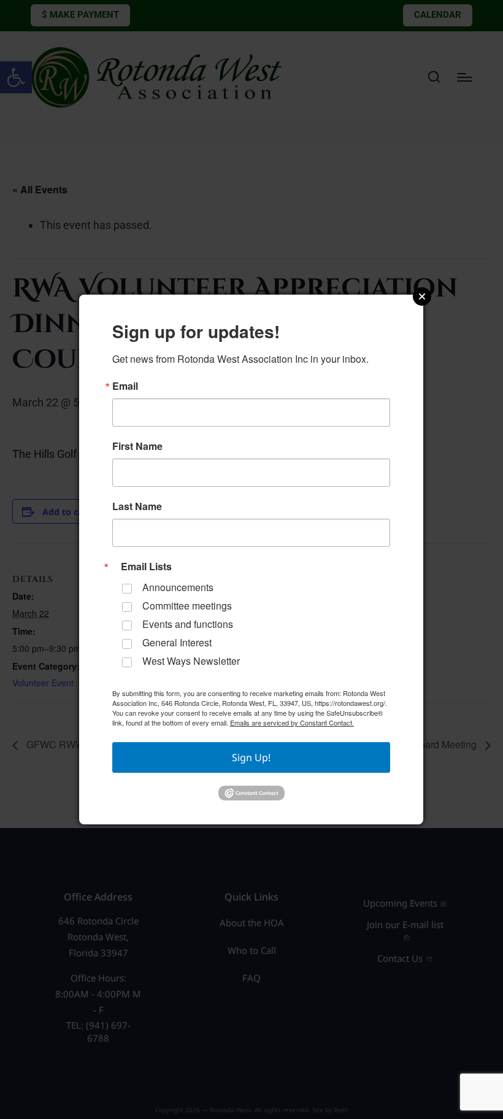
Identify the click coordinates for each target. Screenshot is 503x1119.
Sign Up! (251, 757)
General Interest (177, 642)
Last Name (137, 506)
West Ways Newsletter (191, 661)
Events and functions (187, 624)
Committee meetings (187, 605)
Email (125, 386)
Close (422, 296)
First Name (137, 446)
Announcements (177, 587)
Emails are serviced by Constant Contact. (292, 722)
